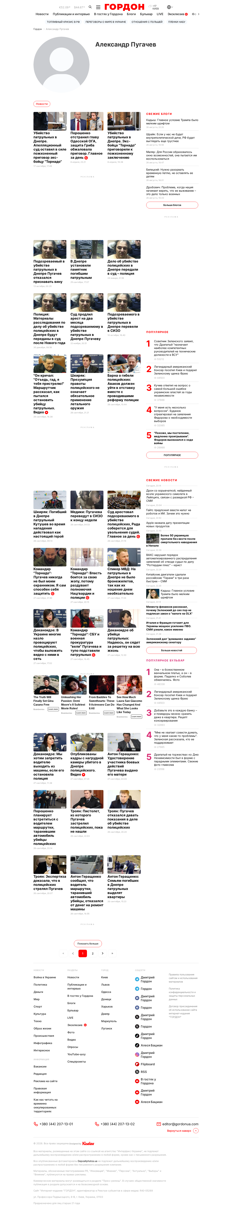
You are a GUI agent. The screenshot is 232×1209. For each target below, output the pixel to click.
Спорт (38, 1006)
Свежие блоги (159, 114)
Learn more (53, 709)
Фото (71, 1032)
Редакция (40, 1073)
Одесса (106, 992)
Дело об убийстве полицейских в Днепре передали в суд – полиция (123, 267)
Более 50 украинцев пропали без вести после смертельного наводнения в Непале (171, 540)
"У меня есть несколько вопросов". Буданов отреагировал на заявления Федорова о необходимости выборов (173, 414)
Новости (42, 14)
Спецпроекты (76, 1061)
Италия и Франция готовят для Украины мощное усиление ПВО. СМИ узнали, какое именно (168, 626)
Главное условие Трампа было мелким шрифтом (177, 594)
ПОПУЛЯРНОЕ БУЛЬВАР (165, 660)
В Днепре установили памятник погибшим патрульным (81, 269)
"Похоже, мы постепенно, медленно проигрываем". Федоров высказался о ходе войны (173, 438)
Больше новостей (171, 650)
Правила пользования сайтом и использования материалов (183, 978)
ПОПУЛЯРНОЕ (157, 332)
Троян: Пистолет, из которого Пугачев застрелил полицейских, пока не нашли (86, 821)
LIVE (160, 14)
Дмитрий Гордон (148, 979)
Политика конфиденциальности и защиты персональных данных (182, 994)
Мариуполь (109, 1021)
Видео (71, 1039)
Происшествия (44, 1035)
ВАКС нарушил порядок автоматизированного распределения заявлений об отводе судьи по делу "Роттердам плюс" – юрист (171, 560)
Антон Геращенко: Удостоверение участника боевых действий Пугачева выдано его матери (123, 764)
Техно (38, 1021)
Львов (105, 984)
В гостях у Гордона (108, 14)
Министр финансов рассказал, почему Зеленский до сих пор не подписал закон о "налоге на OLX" (169, 610)
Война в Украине (45, 977)
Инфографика (43, 1043)
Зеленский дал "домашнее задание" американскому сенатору (171, 640)
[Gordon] (124, 7)
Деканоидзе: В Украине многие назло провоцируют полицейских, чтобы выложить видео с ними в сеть (48, 644)
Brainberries (38, 709)
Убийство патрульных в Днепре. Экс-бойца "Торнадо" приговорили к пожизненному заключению (122, 145)
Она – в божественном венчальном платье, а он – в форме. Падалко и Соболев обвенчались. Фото (173, 674)
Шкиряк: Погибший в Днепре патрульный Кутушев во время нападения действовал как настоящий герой (49, 524)
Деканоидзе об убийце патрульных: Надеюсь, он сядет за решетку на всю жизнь (124, 640)
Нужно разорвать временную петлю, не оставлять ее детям (169, 173)
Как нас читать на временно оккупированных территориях (46, 1105)
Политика (40, 984)
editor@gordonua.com (180, 1124)
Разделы (72, 970)
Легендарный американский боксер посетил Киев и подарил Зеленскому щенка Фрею (175, 370)
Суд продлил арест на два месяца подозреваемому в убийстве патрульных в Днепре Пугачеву (86, 326)
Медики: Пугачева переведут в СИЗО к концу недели (86, 516)
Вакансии (40, 1066)
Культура (40, 1013)
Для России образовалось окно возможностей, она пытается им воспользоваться (171, 155)
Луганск (106, 1028)
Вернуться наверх (179, 1130)
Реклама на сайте (45, 1081)
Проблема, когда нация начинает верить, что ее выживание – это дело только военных (171, 191)
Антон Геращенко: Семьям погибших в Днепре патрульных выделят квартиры (123, 886)
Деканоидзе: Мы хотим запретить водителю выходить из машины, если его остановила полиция (48, 766)
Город (104, 970)
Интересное (42, 1050)
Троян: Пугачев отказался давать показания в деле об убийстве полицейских (123, 819)
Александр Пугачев (57, 29)
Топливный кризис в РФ (63, 21)
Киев (104, 977)
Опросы (72, 1047)
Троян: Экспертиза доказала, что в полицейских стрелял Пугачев (49, 882)
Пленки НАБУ (176, 21)
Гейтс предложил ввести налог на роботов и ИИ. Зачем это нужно (168, 511)
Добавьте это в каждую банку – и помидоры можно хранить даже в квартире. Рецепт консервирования (175, 715)
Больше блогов (172, 205)
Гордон (37, 29)
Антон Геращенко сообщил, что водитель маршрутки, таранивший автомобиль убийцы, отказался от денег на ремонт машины (86, 892)
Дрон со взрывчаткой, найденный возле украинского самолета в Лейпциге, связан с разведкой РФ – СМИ (170, 495)
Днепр (105, 1013)
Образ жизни (42, 1028)
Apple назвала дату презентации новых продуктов (167, 524)
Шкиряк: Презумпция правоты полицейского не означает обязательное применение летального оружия (85, 391)
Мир (37, 999)
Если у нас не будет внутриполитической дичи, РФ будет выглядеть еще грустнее (170, 138)
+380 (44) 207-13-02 (118, 1124)
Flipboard (148, 1064)
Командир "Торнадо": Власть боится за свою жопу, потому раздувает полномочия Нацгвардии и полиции (86, 583)
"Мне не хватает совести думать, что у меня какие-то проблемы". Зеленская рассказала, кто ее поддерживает (176, 737)
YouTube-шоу (76, 1054)
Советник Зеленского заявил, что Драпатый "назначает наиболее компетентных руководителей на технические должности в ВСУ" (174, 347)
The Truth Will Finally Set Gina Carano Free (43, 701)
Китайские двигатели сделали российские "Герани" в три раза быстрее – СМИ (167, 578)
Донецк (106, 999)
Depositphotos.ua (87, 1161)
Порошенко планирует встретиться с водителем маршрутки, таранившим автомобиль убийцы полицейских (45, 827)
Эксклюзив (176, 14)
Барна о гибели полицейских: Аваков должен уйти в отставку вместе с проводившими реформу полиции (123, 387)
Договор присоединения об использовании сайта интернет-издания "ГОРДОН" (183, 1011)
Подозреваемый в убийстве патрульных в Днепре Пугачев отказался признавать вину (49, 271)
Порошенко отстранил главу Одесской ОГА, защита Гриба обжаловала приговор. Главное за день (86, 145)
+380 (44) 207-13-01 (56, 1124)
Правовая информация (42, 1090)
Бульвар (146, 14)
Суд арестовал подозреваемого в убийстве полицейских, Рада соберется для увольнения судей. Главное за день (124, 524)
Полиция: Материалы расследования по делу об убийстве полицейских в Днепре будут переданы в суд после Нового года (49, 328)
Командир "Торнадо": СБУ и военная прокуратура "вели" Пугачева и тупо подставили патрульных (85, 642)
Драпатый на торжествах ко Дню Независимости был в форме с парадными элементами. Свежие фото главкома (176, 759)
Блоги (131, 14)
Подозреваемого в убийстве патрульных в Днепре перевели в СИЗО (124, 322)
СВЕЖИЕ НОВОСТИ (161, 480)
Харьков (107, 1006)
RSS (144, 1072)
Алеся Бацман (152, 1045)
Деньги (38, 992)
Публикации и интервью (71, 14)
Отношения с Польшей (147, 21)
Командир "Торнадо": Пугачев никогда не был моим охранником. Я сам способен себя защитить (49, 581)
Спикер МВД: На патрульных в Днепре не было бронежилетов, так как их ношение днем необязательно (122, 581)
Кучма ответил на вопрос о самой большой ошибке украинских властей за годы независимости (173, 390)
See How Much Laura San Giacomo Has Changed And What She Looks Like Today (129, 705)
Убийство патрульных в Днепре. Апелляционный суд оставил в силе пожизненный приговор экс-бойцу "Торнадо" (49, 147)
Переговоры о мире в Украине (106, 21)
